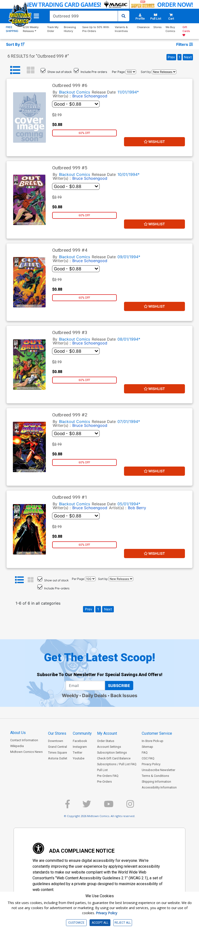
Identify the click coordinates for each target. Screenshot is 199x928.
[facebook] (67, 806)
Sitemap (147, 747)
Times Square (57, 752)
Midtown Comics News (26, 752)
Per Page (118, 72)
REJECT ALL (123, 922)
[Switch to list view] (15, 70)
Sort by (146, 72)
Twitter (77, 752)
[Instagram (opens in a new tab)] (130, 806)
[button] (36, 16)
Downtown (55, 741)
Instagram (80, 747)
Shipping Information (156, 781)
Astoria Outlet (57, 758)
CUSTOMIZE (76, 922)
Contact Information (24, 740)
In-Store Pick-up (152, 741)
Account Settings (109, 747)
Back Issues (123, 695)
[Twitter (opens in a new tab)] (87, 806)
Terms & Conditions (155, 776)
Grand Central (57, 747)
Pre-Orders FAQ (107, 776)
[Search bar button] (123, 16)
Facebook (80, 741)
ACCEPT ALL (100, 922)
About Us (18, 732)
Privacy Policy (151, 764)
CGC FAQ (148, 758)
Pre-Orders (104, 781)
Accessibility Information (159, 787)
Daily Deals (94, 695)
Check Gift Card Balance (114, 758)
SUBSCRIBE (119, 685)
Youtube (78, 758)
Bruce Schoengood (89, 96)
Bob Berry (137, 507)
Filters (182, 44)
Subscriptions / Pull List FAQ (116, 764)
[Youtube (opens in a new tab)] (108, 806)
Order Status (105, 741)
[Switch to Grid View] (30, 70)
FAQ (145, 752)
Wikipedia (17, 746)
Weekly (70, 695)
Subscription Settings (112, 752)
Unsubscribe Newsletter (158, 770)
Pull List (102, 770)
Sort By (13, 44)
